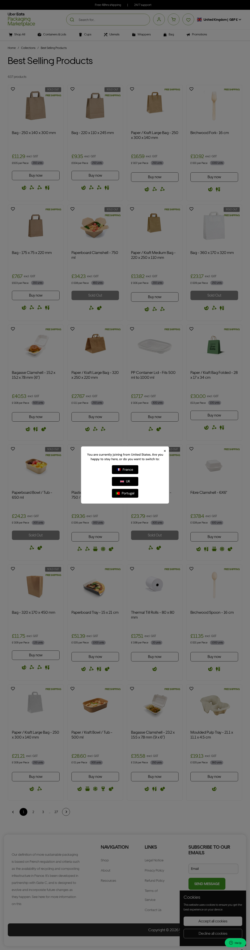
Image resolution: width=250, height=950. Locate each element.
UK (128, 481)
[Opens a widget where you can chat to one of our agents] (235, 943)
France (128, 469)
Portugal (128, 493)
